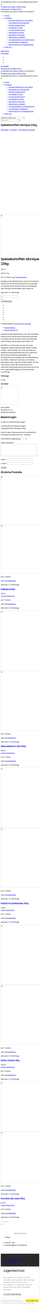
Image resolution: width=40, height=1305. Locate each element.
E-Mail (4, 463)
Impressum (7, 1259)
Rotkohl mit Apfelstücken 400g (15, 903)
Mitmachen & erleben (17, 37)
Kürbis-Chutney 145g (10, 1060)
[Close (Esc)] (1, 1221)
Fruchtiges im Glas (16, 28)
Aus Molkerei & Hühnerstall (19, 23)
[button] (11, 9)
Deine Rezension (7, 443)
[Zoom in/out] (7, 1221)
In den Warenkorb (6, 301)
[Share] (3, 1221)
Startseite (4, 130)
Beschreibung (10, 328)
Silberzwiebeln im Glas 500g (13, 746)
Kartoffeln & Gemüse (17, 35)
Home (7, 16)
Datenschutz (17, 1259)
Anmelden (5, 66)
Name (4, 459)
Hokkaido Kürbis (8, 589)
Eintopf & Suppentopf (17, 25)
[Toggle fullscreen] (5, 1221)
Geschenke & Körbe (16, 32)
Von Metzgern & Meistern (18, 42)
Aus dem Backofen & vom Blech (21, 20)
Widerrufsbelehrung (10, 1262)
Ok (32, 1300)
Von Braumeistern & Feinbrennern (22, 40)
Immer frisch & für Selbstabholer (21, 45)
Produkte (8, 18)
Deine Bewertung (7, 439)
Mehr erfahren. (31, 1303)
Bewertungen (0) (11, 330)
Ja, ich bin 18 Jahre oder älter (12, 1294)
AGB (25, 1259)
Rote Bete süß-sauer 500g (13, 1198)
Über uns (8, 47)
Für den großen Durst (17, 30)
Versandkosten (21, 277)
